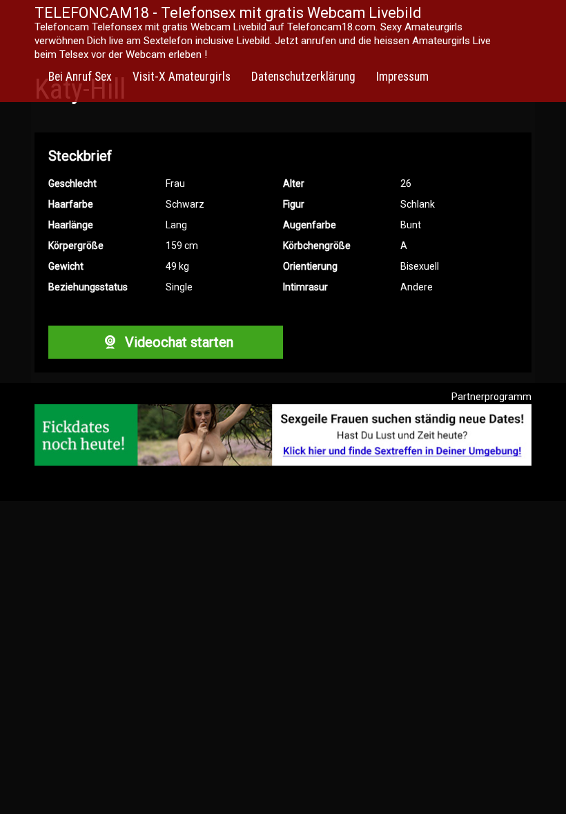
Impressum (402, 76)
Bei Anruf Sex (80, 76)
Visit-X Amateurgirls (182, 76)
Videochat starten (177, 342)
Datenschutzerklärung (303, 76)
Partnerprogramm (491, 396)
